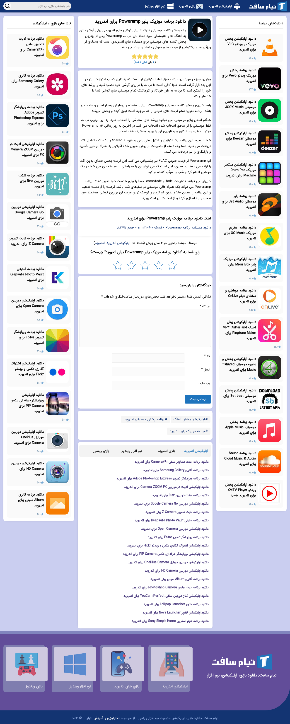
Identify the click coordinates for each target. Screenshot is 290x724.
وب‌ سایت (204, 383)
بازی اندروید (166, 451)
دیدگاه (205, 306)
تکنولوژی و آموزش (107, 718)
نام (207, 355)
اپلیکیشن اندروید (118, 243)
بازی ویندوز (101, 451)
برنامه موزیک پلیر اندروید (187, 431)
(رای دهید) (140, 62)
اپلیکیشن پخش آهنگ (189, 419)
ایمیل (205, 369)
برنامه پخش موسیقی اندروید (144, 419)
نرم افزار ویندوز (132, 451)
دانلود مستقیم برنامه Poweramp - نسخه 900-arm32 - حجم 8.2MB (164, 227)
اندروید (100, 243)
